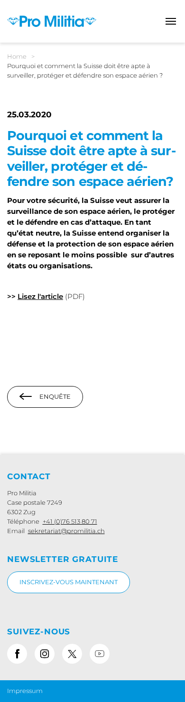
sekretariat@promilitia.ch (66, 531)
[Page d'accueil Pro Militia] (51, 20)
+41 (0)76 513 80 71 (70, 521)
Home (17, 56)
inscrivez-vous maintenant (68, 582)
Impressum (25, 690)
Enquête (55, 396)
